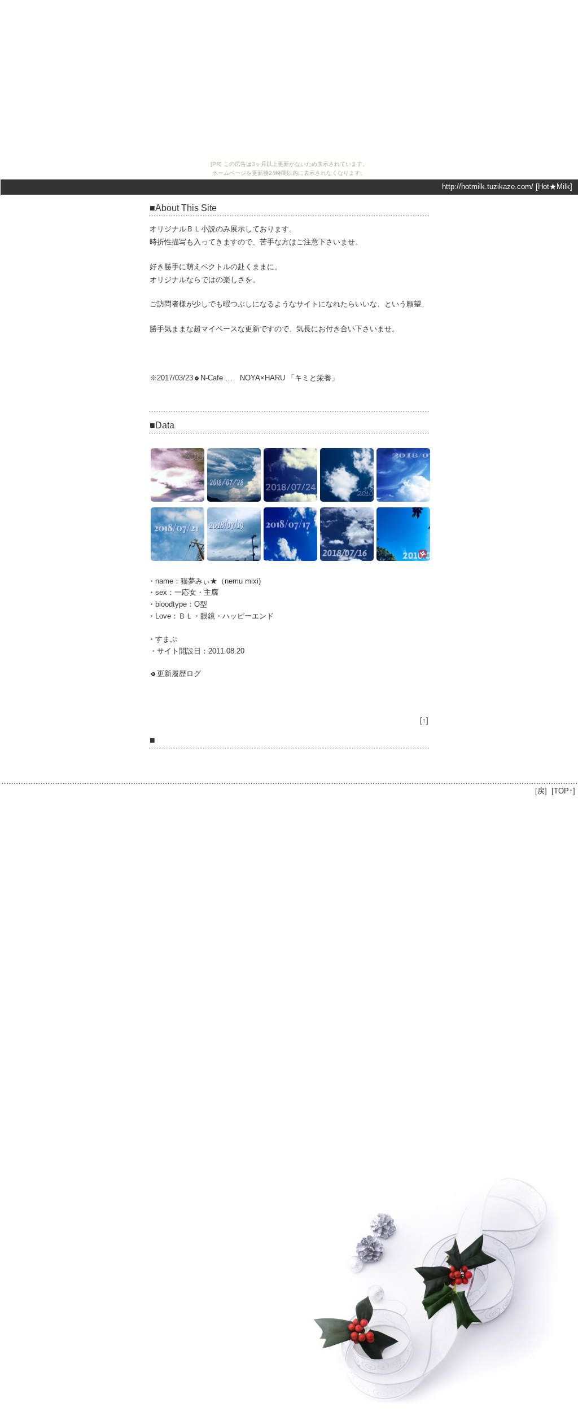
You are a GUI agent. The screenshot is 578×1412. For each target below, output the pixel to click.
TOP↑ (563, 791)
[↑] (424, 720)
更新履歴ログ (179, 673)
